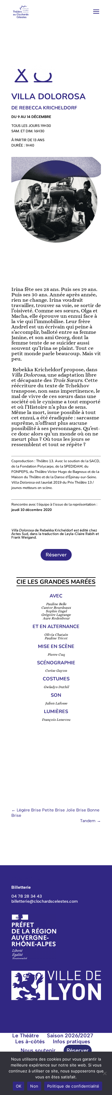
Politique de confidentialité (73, 1086)
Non (34, 1086)
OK (19, 1086)
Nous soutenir (38, 1050)
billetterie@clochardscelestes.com (44, 901)
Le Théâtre (25, 1035)
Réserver (56, 555)
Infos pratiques (71, 1041)
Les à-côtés (30, 1041)
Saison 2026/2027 (70, 1035)
